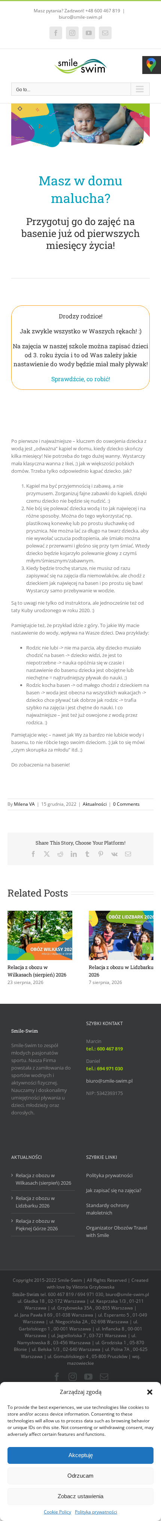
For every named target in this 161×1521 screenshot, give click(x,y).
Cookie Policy (57, 1512)
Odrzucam (80, 1475)
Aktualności (95, 804)
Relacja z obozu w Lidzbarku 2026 (35, 1202)
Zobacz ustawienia (80, 1496)
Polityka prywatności (96, 1512)
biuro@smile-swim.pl (80, 17)
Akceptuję (81, 1455)
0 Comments (126, 804)
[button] (150, 1392)
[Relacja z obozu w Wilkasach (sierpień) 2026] (39, 914)
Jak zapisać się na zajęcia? (114, 1190)
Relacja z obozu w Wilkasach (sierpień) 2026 (43, 1179)
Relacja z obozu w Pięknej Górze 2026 (37, 1225)
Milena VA (24, 804)
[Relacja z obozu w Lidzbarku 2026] (121, 914)
